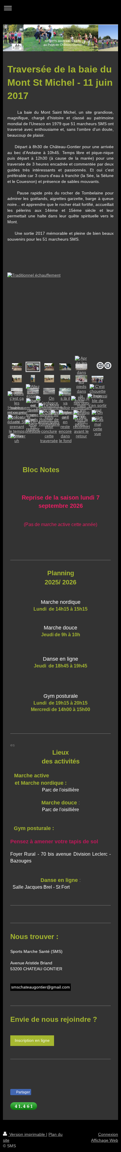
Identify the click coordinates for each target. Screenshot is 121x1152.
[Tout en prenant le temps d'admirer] (17, 426)
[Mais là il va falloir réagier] (65, 403)
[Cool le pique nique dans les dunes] (65, 378)
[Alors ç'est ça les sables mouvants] (17, 403)
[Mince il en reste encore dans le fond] (65, 426)
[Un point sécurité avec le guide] (97, 379)
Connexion (108, 1134)
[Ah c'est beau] (17, 378)
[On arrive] (97, 414)
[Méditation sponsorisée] (33, 378)
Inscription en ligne (32, 1040)
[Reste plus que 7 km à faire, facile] (49, 391)
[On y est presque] (33, 426)
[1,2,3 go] (60, 312)
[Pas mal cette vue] (97, 426)
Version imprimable (27, 1134)
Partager (22, 1092)
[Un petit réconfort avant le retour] (81, 426)
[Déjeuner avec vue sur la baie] (49, 378)
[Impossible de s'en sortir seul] (97, 403)
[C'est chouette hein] (98, 391)
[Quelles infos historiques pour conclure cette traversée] (49, 426)
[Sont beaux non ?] (65, 366)
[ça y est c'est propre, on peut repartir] (33, 414)
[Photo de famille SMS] (17, 367)
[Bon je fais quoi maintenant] (81, 403)
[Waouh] (16, 438)
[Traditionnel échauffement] (33, 366)
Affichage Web (104, 1140)
